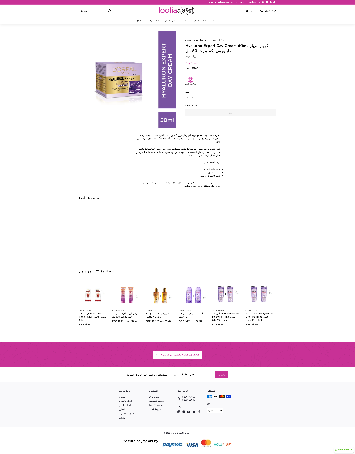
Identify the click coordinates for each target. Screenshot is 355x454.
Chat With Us (345, 449)
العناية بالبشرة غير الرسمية (196, 40)
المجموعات (215, 40)
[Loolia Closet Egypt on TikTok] (198, 411)
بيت (224, 40)
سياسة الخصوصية (156, 400)
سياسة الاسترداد (155, 405)
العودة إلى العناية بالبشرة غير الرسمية (179, 354)
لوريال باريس (191, 56)
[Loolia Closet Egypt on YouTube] (188, 411)
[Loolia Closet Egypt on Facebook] (183, 411)
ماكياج (139, 20)
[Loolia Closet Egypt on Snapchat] (193, 411)
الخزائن (215, 20)
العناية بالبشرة (153, 20)
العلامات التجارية (199, 20)
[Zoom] (127, 79)
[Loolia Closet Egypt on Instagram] (179, 411)
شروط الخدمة (154, 409)
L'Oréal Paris (104, 271)
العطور (184, 20)
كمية (187, 91)
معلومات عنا (153, 396)
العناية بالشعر (170, 20)
